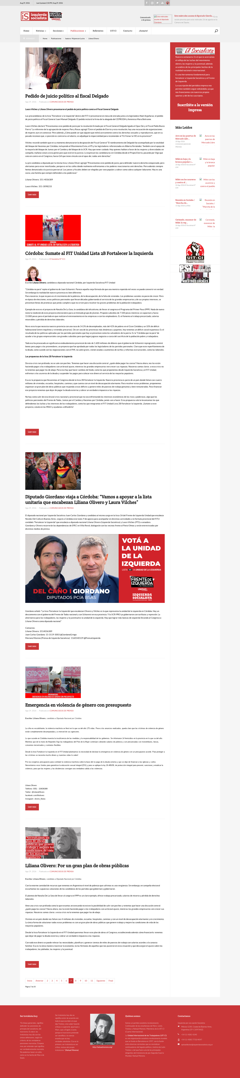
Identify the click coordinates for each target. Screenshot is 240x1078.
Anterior (39, 981)
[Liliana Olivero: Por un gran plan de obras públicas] (53, 842)
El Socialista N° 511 (57, 259)
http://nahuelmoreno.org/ (102, 1047)
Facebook (146, 3)
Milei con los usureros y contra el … (185, 181)
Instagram (152, 3)
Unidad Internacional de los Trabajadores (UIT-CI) (147, 1035)
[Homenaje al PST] (195, 268)
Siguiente (101, 981)
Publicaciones (78, 30)
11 (92, 981)
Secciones (57, 30)
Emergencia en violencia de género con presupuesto (78, 705)
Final (111, 981)
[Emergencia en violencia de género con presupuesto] (53, 682)
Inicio (29, 981)
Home (26, 30)
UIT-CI (167, 3)
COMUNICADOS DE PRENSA (62, 102)
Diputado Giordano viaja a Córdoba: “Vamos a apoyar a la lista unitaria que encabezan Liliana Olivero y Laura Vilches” (88, 499)
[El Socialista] (195, 51)
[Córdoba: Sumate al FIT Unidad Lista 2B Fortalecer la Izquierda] (53, 230)
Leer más (32, 194)
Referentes (98, 30)
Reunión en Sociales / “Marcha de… (185, 201)
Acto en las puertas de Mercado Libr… (185, 137)
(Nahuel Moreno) (72, 1050)
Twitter (157, 3)
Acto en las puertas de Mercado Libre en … (194, 15)
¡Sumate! (143, 30)
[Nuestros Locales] (195, 277)
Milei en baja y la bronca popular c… (184, 160)
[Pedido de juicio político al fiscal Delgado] (53, 68)
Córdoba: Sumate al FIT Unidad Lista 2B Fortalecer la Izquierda (89, 253)
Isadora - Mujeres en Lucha (75, 38)
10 (86, 981)
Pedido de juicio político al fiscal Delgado (67, 96)
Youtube (162, 3)
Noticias (40, 30)
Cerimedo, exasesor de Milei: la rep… (185, 221)
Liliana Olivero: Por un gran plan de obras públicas (77, 865)
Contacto (127, 30)
